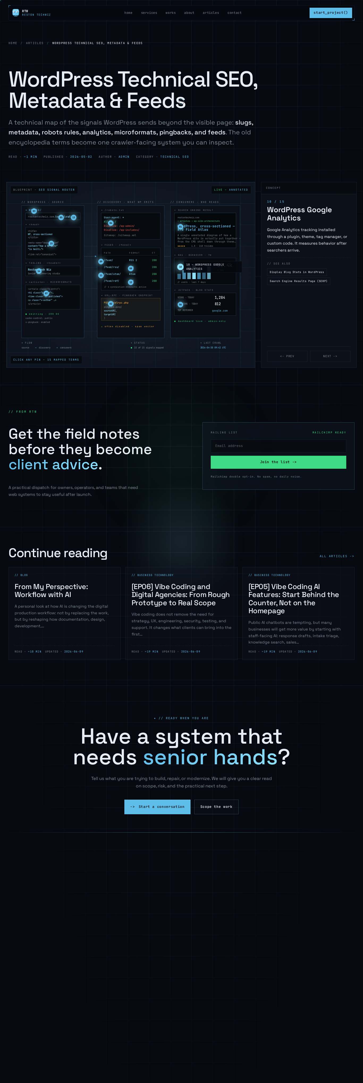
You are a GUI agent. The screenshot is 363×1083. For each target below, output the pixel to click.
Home (128, 13)
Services (149, 13)
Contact (234, 13)
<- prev (287, 356)
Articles (211, 13)
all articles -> (337, 556)
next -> (330, 356)
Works (171, 13)
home (13, 43)
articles (35, 43)
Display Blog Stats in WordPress (297, 272)
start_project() (331, 12)
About (189, 13)
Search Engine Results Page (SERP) (299, 281)
